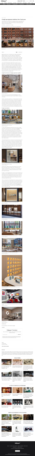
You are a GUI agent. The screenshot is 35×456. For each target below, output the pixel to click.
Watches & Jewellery (19, 2)
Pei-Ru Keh (3, 349)
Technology (29, 2)
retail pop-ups (15, 94)
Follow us (18, 52)
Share (3, 52)
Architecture (5, 2)
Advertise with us (19, 447)
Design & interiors (10, 2)
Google (3, 54)
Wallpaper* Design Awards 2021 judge (11, 66)
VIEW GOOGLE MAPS (5, 346)
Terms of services (10, 336)
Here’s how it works (19, 26)
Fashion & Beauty (25, 2)
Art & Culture (14, 2)
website (14, 325)
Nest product (9, 172)
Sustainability (18, 128)
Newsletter (21, 52)
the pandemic (18, 184)
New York (17, 55)
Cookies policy (15, 447)
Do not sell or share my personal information (17, 448)
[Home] (2, 2)
